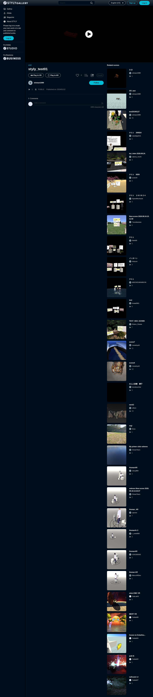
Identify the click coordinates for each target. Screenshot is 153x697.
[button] (77, 75)
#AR (30, 65)
